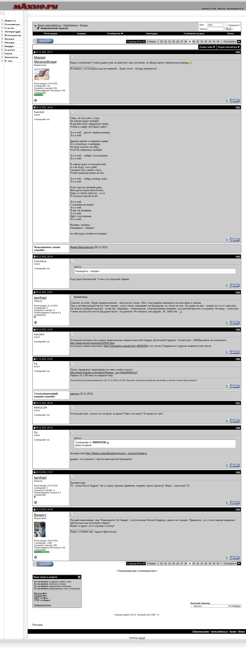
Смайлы (38, 595)
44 (210, 41)
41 (198, 41)
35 (173, 41)
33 (165, 41)
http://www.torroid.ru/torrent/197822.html (92, 343)
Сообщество (114, 33)
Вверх (241, 631)
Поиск (230, 33)
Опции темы (206, 47)
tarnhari (40, 298)
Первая (151, 41)
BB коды (38, 593)
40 (194, 41)
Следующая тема (146, 570)
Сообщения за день (194, 33)
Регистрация (50, 33)
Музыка (84, 25)
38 (185, 41)
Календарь (152, 33)
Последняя (230, 41)
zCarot (142, 638)
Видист (40, 515)
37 (181, 41)
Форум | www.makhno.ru (49, 25)
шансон (74, 393)
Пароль (203, 29)
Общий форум (70, 25)
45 (214, 41)
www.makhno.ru (219, 631)
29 (161, 41)
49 (218, 41)
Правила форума (42, 605)
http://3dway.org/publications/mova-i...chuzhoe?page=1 (116, 453)
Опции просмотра (227, 47)
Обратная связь (200, 631)
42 (202, 41)
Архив (233, 631)
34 (169, 41)
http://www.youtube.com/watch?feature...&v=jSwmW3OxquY (104, 372)
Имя (201, 25)
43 (206, 41)
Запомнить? (234, 25)
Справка (81, 33)
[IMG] (36, 598)
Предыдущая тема (127, 570)
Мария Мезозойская (45, 59)
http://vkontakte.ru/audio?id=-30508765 (125, 345)
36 (177, 41)
